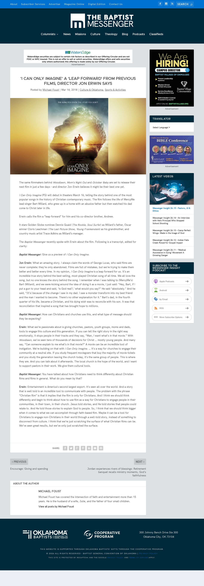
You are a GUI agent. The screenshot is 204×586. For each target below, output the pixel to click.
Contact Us (115, 4)
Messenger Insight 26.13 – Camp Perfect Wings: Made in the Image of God (172, 231)
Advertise (54, 4)
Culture (95, 34)
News (67, 34)
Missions (80, 34)
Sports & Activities (115, 89)
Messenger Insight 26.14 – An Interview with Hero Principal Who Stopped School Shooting (171, 220)
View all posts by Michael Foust (56, 506)
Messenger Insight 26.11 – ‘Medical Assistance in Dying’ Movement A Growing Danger (169, 253)
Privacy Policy (148, 553)
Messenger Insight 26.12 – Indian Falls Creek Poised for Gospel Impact (171, 241)
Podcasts (139, 34)
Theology (111, 34)
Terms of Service (138, 558)
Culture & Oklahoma (91, 89)
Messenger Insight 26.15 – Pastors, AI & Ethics (171, 209)
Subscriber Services (33, 4)
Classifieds (156, 34)
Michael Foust (51, 89)
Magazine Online (74, 4)
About (13, 4)
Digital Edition (96, 4)
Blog (125, 34)
